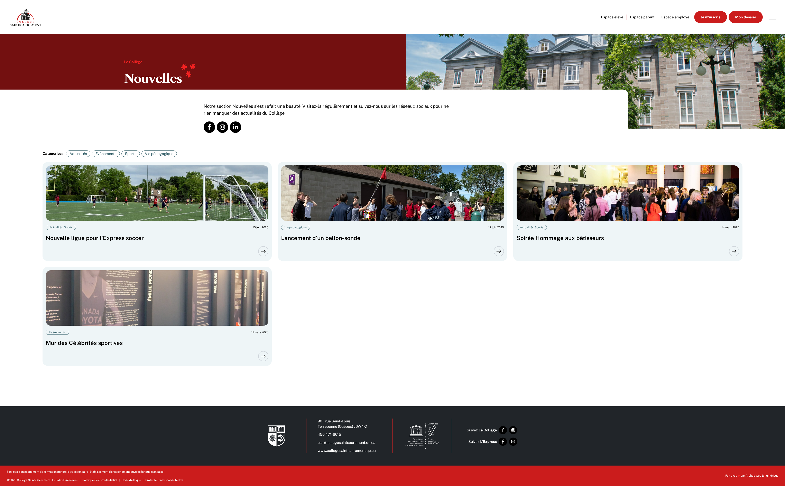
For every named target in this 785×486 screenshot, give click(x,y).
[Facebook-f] (503, 430)
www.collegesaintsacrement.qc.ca (347, 450)
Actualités (78, 154)
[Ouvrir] (772, 17)
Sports (130, 154)
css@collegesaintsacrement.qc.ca (346, 442)
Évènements (105, 154)
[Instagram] (513, 430)
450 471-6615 (329, 434)
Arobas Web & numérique (762, 475)
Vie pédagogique (159, 154)
